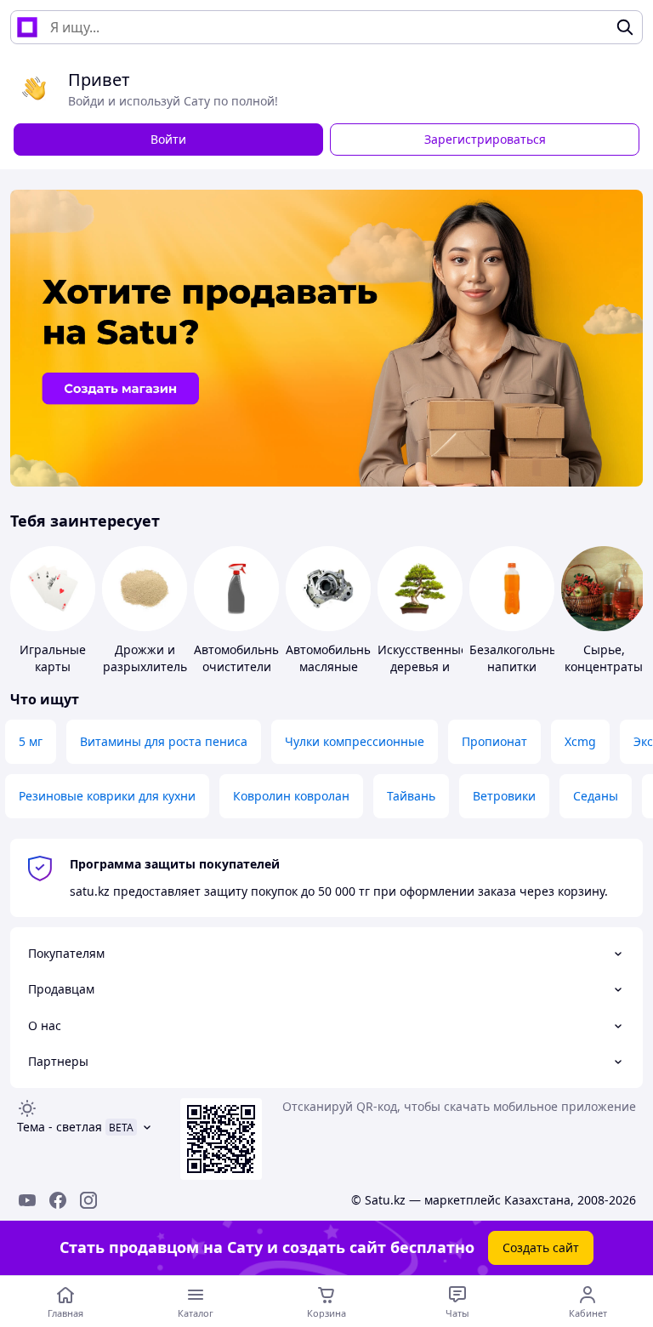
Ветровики (504, 796)
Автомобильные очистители (241, 658)
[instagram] (88, 1200)
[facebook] (58, 1200)
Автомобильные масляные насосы (333, 666)
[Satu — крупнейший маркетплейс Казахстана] (27, 27)
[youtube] (27, 1200)
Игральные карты (53, 658)
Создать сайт (541, 1247)
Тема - (59, 1127)
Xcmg (580, 741)
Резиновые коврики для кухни (107, 796)
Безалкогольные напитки (517, 658)
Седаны (595, 796)
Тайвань (411, 796)
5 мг (31, 741)
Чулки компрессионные (354, 741)
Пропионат (494, 741)
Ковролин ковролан (291, 796)
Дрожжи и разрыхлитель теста (145, 666)
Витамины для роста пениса (163, 741)
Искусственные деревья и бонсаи (423, 666)
